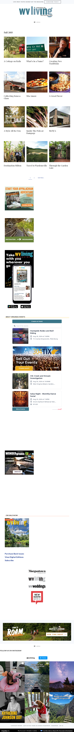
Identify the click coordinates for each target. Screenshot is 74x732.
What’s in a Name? (35, 61)
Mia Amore (31, 96)
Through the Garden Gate (58, 166)
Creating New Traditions (55, 62)
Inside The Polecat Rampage (34, 131)
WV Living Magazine (37, 12)
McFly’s (52, 130)
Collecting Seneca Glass (12, 97)
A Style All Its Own (12, 130)
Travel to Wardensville (36, 165)
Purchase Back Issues (14, 587)
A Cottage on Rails (12, 61)
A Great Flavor (55, 96)
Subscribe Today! (52, 2)
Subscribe (9, 594)
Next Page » (41, 177)
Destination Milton (12, 165)
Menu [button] (38, 22)
